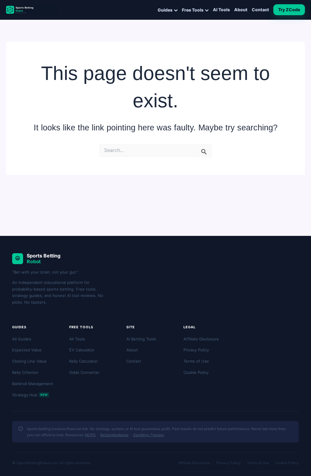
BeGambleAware (114, 435)
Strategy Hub (30, 394)
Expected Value (27, 349)
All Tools (77, 338)
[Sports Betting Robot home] (32, 10)
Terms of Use (196, 361)
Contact (260, 10)
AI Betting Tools (141, 338)
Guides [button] (165, 10)
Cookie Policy (196, 372)
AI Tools (221, 10)
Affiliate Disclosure (201, 338)
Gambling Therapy (148, 435)
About (241, 10)
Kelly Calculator (83, 361)
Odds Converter (84, 372)
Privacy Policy (196, 349)
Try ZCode (289, 9)
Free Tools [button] (192, 10)
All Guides (21, 338)
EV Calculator (81, 349)
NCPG (90, 435)
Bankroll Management (32, 383)
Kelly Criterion (25, 372)
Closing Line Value (29, 361)
